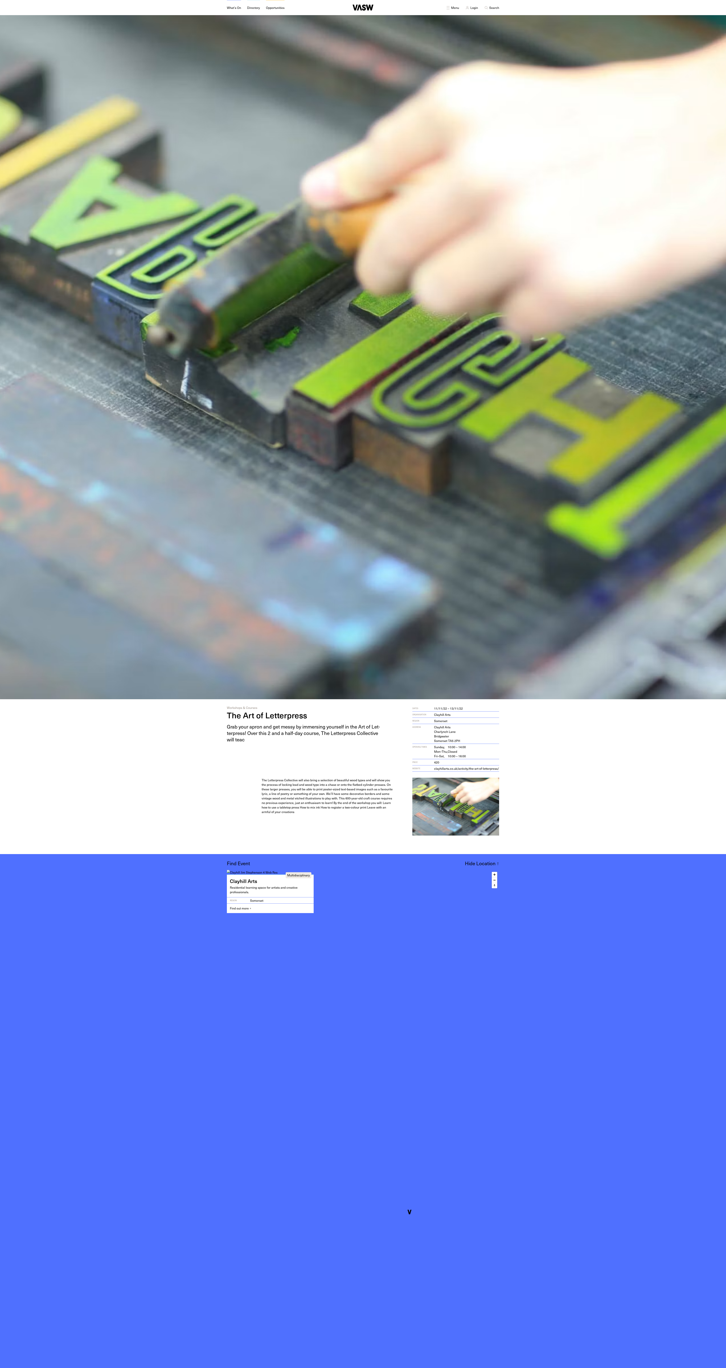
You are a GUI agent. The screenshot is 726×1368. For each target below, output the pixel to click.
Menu (455, 7)
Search (494, 7)
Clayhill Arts (442, 714)
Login (474, 7)
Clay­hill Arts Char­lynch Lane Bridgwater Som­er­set (447, 734)
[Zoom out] (494, 880)
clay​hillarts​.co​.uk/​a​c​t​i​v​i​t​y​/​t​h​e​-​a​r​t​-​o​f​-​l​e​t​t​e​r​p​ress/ (466, 768)
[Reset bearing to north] (494, 885)
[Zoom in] (494, 874)
